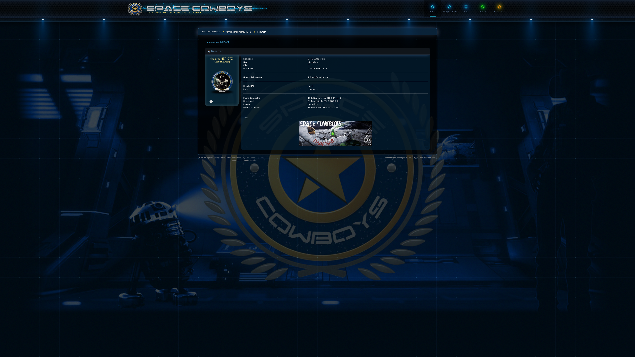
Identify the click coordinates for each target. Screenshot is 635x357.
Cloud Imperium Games (428, 158)
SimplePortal (220, 158)
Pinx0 (247, 158)
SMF (211, 158)
